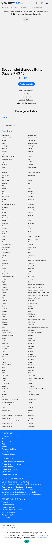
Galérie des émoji (8, 467)
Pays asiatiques (8, 505)
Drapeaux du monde (10, 436)
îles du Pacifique (8, 512)
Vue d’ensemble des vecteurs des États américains (22, 495)
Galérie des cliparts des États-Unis (15, 482)
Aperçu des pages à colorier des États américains (21, 484)
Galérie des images (9, 474)
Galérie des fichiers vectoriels (13, 462)
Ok (27, 541)
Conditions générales (9, 528)
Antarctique (6, 441)
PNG (6, 7)
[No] (49, 537)
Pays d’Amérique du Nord (12, 510)
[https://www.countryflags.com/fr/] (12, 3)
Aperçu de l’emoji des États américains (17, 487)
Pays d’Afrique (7, 502)
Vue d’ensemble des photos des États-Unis (19, 492)
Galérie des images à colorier (13, 464)
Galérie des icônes (9, 472)
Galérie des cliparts (9, 469)
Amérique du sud (8, 454)
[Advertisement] (26, 46)
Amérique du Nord (9, 449)
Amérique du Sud (8, 515)
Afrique (4, 439)
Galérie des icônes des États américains (17, 489)
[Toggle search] (36, 3)
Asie (3, 444)
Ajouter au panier (26, 84)
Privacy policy (42, 538)
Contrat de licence (8, 525)
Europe (4, 446)
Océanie (5, 451)
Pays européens (8, 507)
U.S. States (6, 517)
